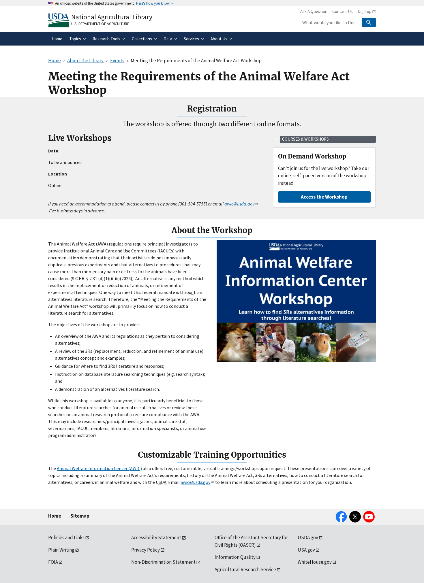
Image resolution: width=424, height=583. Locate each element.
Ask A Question (313, 11)
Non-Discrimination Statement (163, 562)
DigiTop (365, 11)
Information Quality (235, 557)
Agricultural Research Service (245, 569)
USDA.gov (308, 537)
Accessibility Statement (156, 537)
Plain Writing (61, 550)
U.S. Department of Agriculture (100, 23)
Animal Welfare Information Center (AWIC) (99, 468)
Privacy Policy (145, 550)
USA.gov (306, 550)
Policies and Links (66, 537)
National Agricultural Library (111, 17)
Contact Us (342, 11)
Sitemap (79, 516)
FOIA (53, 562)
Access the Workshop (324, 197)
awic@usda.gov (195, 482)
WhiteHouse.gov (315, 562)
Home (54, 516)
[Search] (369, 22)
